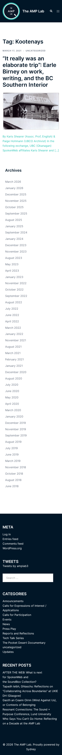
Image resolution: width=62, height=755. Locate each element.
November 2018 (15, 467)
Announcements (13, 601)
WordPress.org (12, 548)
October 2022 (14, 289)
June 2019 (12, 454)
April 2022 (12, 321)
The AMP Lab (33, 11)
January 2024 (14, 238)
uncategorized (36, 50)
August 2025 (13, 220)
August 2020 (13, 378)
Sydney (31, 749)
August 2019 (13, 441)
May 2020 (11, 397)
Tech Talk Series (13, 638)
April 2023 (12, 270)
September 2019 (16, 435)
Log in (7, 534)
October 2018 (14, 473)
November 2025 (16, 200)
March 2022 (13, 327)
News (6, 624)
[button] (51, 11)
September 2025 (16, 213)
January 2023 (14, 277)
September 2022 (16, 296)
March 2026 (13, 181)
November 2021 (15, 340)
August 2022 (13, 302)
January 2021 (14, 365)
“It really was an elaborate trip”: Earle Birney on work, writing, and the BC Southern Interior (29, 71)
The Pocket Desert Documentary (24, 642)
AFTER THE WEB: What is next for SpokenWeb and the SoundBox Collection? (22, 677)
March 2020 (13, 410)
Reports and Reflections (18, 633)
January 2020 (14, 416)
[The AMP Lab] (11, 11)
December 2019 (15, 423)
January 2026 (14, 188)
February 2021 (14, 359)
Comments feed (13, 543)
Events (7, 619)
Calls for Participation (17, 615)
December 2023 (15, 245)
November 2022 (16, 283)
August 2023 (13, 258)
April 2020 (12, 403)
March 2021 (12, 353)
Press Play (9, 628)
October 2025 (14, 207)
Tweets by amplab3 (15, 566)
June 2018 (12, 486)
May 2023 (11, 264)
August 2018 (13, 480)
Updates (8, 652)
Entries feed (10, 539)
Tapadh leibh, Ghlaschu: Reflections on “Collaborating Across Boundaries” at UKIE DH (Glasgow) (30, 691)
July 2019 (11, 448)
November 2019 (15, 429)
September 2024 (16, 232)
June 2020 (12, 391)
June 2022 (12, 315)
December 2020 (15, 372)
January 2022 (14, 334)
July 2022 (11, 308)
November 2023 (16, 251)
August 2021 (13, 346)
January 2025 (14, 226)
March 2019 (12, 461)
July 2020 (11, 384)
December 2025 (15, 194)
